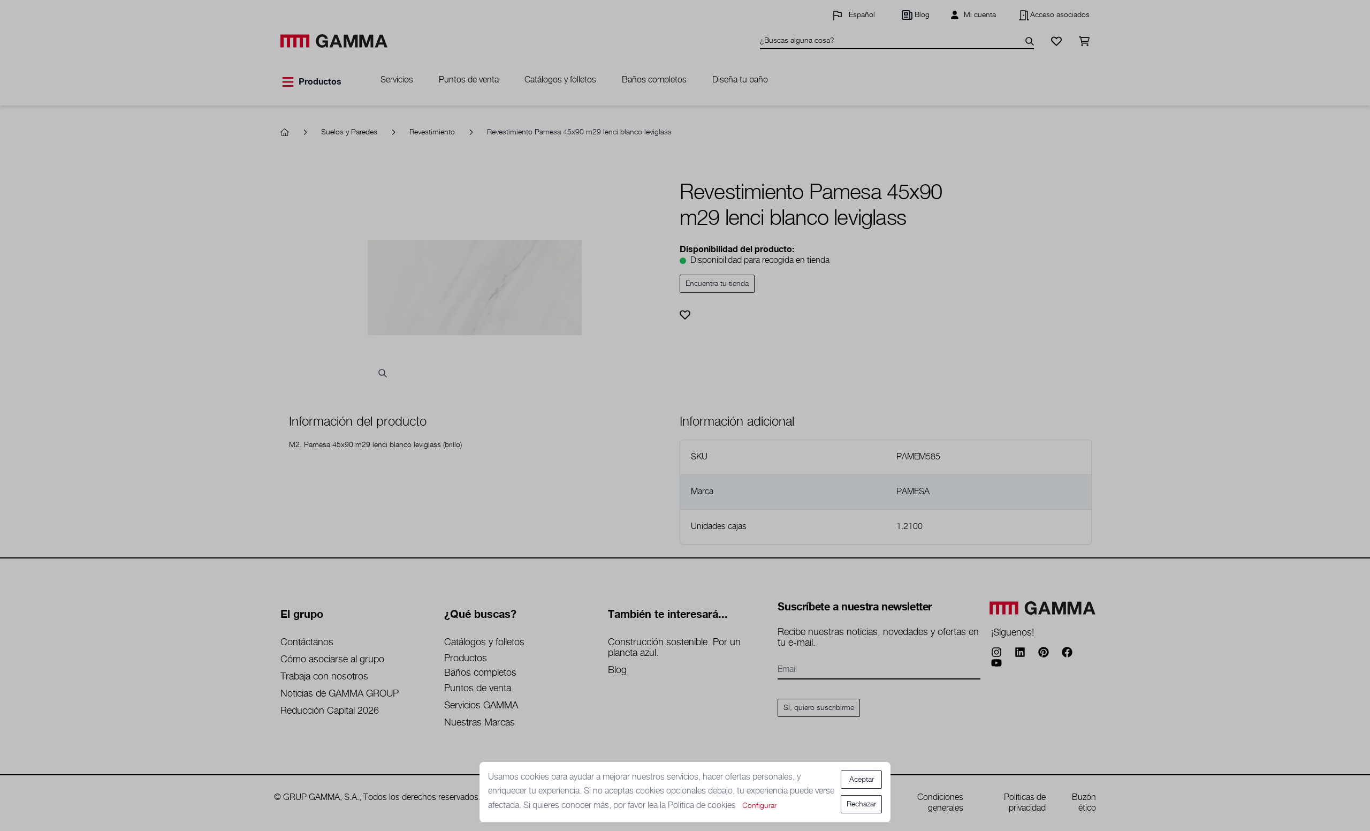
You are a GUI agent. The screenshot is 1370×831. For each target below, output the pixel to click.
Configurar (759, 806)
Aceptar (861, 779)
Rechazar (861, 804)
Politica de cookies (703, 805)
